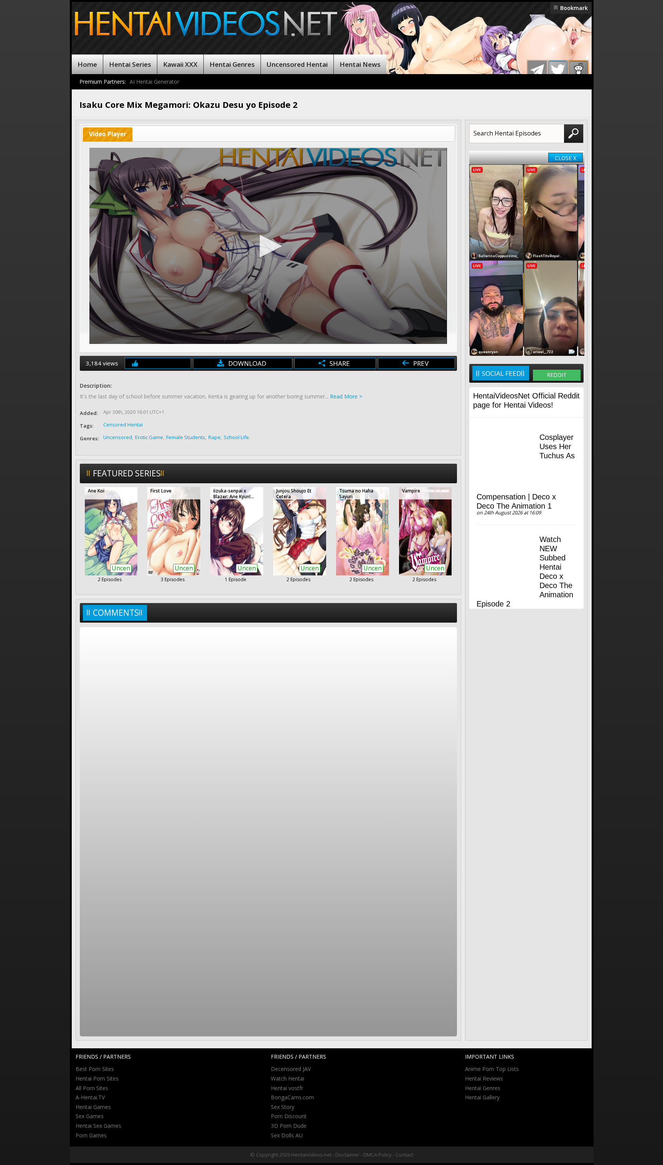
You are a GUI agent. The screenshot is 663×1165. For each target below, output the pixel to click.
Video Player (107, 134)
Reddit (557, 374)
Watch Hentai (287, 1078)
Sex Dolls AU (287, 1135)
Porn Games (91, 1135)
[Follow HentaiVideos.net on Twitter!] (557, 70)
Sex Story (282, 1106)
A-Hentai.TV (90, 1097)
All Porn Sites (92, 1088)
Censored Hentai (123, 424)
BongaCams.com (292, 1097)
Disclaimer (347, 1154)
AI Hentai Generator (154, 81)
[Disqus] (268, 731)
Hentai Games (93, 1106)
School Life (236, 437)
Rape (214, 437)
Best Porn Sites (95, 1068)
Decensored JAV (291, 1068)
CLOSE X (565, 158)
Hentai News (360, 64)
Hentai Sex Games (98, 1125)
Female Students (185, 437)
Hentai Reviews (484, 1078)
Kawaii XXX (180, 64)
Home (87, 64)
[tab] (108, 134)
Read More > (346, 396)
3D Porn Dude (289, 1125)
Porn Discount (289, 1116)
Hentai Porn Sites (97, 1078)
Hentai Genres (232, 64)
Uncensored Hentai (297, 64)
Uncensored (117, 437)
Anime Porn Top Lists (492, 1068)
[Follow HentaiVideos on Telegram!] (537, 70)
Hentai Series (130, 64)
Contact (404, 1154)
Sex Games (90, 1116)
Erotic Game (149, 437)
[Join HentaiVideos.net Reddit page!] (578, 70)
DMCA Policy (377, 1154)
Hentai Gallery (482, 1097)
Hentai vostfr (287, 1088)
